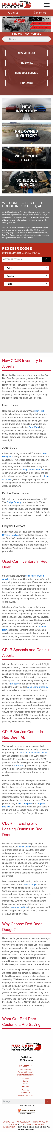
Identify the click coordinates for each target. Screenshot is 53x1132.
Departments (25, 1074)
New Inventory (25, 1069)
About (25, 1086)
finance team (23, 846)
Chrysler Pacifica (10, 534)
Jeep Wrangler (30, 884)
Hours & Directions (25, 1095)
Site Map (13, 1124)
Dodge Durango (14, 502)
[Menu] (47, 5)
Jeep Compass (24, 803)
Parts (25, 1083)
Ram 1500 (39, 410)
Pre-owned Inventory (25, 1072)
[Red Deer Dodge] (16, 4)
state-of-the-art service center (34, 752)
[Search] (48, 1101)
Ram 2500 (34, 427)
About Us (25, 1090)
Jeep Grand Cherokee (33, 469)
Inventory (25, 1065)
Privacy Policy (41, 1121)
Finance (25, 1078)
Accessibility (24, 1121)
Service (25, 1081)
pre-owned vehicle (19, 907)
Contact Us (25, 1092)
